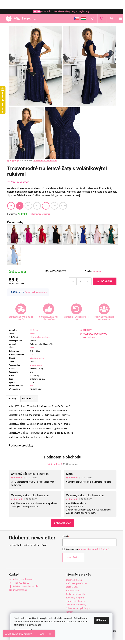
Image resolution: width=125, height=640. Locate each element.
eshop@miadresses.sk (24, 579)
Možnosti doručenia (40, 214)
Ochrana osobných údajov (78, 608)
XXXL (64, 205)
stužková (46, 337)
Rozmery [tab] (12, 398)
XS (10, 205)
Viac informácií (33, 624)
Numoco (97, 271)
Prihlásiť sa (73, 557)
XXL (54, 205)
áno (31, 354)
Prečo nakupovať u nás (76, 583)
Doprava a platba (74, 580)
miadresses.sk (20, 590)
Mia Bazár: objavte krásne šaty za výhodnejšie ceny (61, 11)
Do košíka (106, 281)
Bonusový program (75, 597)
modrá (33, 334)
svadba (38, 337)
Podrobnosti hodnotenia (45, 160)
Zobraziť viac (62, 523)
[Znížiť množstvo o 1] (73, 281)
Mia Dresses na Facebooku (26, 586)
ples (32, 337)
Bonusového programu (36, 292)
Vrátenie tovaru (73, 590)
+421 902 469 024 (21, 583)
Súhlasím (101, 620)
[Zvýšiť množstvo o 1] (87, 281)
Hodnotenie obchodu (62, 457)
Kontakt (69, 612)
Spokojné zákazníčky (75, 594)
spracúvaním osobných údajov (92, 549)
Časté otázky (72, 587)
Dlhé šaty (34, 330)
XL (45, 205)
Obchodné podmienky (76, 604)
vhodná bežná (36, 365)
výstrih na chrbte (37, 358)
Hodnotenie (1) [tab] (29, 398)
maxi (32, 348)
